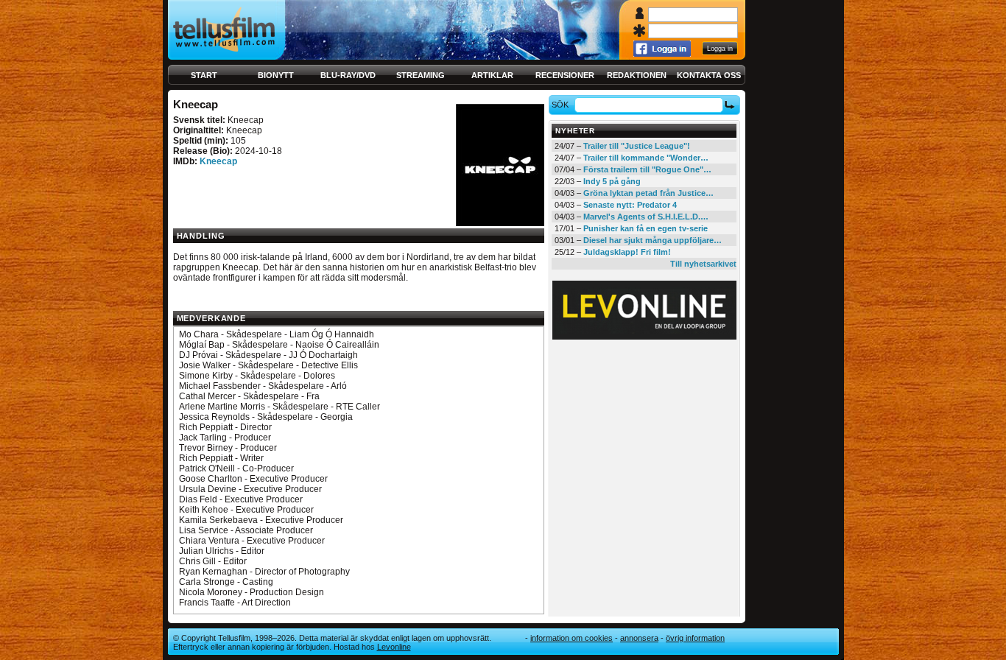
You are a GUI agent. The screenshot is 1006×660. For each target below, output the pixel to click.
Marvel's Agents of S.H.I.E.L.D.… (645, 216)
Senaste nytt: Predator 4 (630, 204)
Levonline (394, 646)
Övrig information (695, 637)
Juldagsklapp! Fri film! (627, 252)
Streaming (420, 75)
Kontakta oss (709, 75)
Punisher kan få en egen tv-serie (645, 228)
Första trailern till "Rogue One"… (647, 169)
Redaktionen (636, 75)
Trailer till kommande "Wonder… (645, 157)
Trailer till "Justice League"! (636, 145)
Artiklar (492, 75)
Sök (560, 104)
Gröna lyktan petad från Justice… (648, 193)
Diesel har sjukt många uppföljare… (652, 240)
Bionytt (276, 75)
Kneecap (218, 161)
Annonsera (639, 637)
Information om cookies (571, 637)
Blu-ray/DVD (348, 75)
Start (204, 75)
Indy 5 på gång (612, 181)
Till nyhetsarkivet (703, 263)
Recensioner (564, 75)
